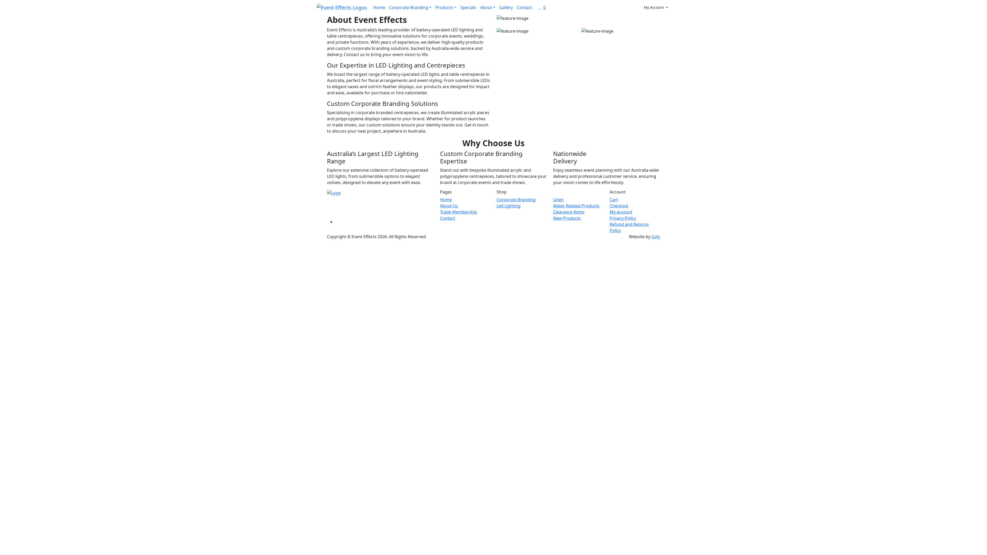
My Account (654, 7)
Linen (558, 199)
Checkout (619, 206)
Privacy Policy (623, 218)
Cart (614, 199)
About (486, 7)
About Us (449, 206)
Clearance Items (568, 212)
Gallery (506, 7)
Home (379, 7)
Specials (468, 7)
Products (444, 7)
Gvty (655, 236)
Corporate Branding (408, 7)
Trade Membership (458, 212)
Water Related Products (576, 206)
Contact (524, 7)
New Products (567, 218)
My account (621, 212)
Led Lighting (508, 206)
